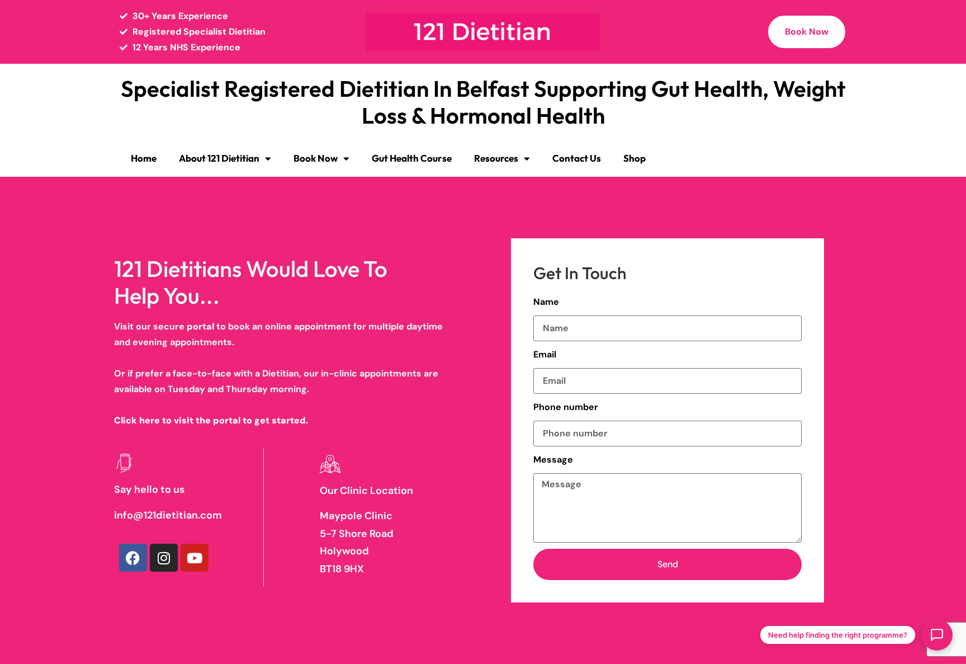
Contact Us (576, 158)
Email (544, 354)
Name (546, 302)
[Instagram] (164, 558)
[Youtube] (195, 558)
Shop (634, 158)
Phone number (565, 407)
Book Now (315, 158)
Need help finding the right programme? (837, 634)
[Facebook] (133, 558)
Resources (496, 158)
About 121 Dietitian (219, 158)
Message (553, 459)
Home (144, 158)
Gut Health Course (412, 158)
